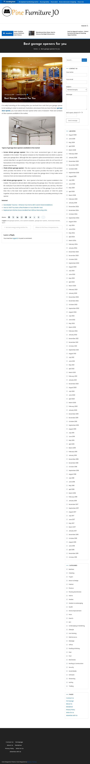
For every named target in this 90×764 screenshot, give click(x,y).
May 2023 (72, 278)
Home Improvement (54, 220)
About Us (69, 704)
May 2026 (72, 142)
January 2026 (73, 157)
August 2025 (72, 176)
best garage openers (13, 220)
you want (55, 2)
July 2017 (71, 516)
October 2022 (73, 304)
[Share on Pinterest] (26, 217)
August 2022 (72, 312)
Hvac (70, 614)
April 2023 (72, 282)
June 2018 (72, 482)
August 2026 (72, 135)
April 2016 (71, 550)
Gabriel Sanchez (21, 94)
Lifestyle (71, 629)
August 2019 (72, 429)
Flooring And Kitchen (75, 592)
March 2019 (72, 448)
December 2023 (74, 252)
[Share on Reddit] (30, 217)
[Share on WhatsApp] (21, 217)
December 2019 (73, 414)
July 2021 (71, 357)
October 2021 (73, 346)
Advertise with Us (71, 715)
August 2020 (72, 387)
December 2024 (74, 206)
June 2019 (72, 436)
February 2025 (73, 199)
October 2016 (73, 538)
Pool (70, 656)
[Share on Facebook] (9, 217)
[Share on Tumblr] (34, 217)
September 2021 (74, 350)
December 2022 (74, 297)
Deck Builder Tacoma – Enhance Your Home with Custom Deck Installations (28, 205)
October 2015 (73, 557)
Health (71, 607)
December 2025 (74, 161)
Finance (71, 588)
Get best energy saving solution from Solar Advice (18, 227)
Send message (72, 120)
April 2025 (72, 191)
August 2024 (73, 222)
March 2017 (72, 527)
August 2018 (72, 474)
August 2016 (72, 542)
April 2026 (72, 146)
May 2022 (72, 323)
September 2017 (74, 508)
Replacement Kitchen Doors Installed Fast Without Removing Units (25, 210)
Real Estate (72, 660)
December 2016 (73, 534)
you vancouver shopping (68, 2)
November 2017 (73, 504)
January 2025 (73, 203)
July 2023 (71, 271)
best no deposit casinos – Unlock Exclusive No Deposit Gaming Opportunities (74, 33)
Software (71, 675)
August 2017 (72, 512)
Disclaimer (69, 707)
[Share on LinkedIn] (17, 217)
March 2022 (72, 327)
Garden (71, 599)
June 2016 (72, 546)
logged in (15, 238)
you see (81, 2)
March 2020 (72, 402)
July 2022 (71, 316)
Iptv (70, 622)
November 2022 (73, 301)
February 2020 (73, 406)
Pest (70, 652)
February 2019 (73, 451)
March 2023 (72, 286)
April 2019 (71, 444)
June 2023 (72, 274)
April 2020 (72, 399)
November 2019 (73, 418)
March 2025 (72, 195)
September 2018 (74, 470)
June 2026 (72, 139)
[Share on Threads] (38, 217)
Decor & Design (73, 580)
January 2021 (73, 380)
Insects (71, 618)
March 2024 (72, 240)
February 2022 (73, 331)
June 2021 (72, 361)
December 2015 (73, 553)
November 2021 (73, 342)
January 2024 (73, 248)
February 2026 (73, 154)
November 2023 (73, 255)
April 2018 (71, 489)
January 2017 (73, 531)
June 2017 (72, 519)
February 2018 (73, 497)
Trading (71, 686)
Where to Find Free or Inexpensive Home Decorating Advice (49, 227)
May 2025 (72, 188)
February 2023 (73, 289)
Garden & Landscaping (76, 603)
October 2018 (73, 467)
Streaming (72, 678)
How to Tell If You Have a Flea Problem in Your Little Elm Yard (23, 207)
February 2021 (73, 376)
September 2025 (74, 173)
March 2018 (72, 493)
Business (71, 569)
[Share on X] (13, 217)
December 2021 (73, 338)
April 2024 (72, 237)
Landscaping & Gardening (77, 626)
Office (71, 645)
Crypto (71, 577)
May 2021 (71, 365)
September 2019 (74, 425)
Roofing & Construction (76, 663)
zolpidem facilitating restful (29, 2)
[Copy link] (43, 217)
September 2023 (74, 263)
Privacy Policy (70, 710)
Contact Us (70, 698)
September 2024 (74, 218)
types (3, 222)
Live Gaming (72, 633)
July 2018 (71, 478)
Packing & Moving (74, 648)
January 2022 (73, 335)
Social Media (72, 671)
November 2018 (73, 463)
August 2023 (72, 267)
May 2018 (71, 485)
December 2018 (73, 459)
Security (71, 667)
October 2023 (73, 259)
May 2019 (71, 440)
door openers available (27, 220)
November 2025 (73, 165)
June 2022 (72, 320)
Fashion (71, 584)
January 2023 (73, 293)
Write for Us (70, 712)
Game (71, 596)
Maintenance (73, 637)
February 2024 (73, 244)
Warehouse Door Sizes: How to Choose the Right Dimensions (41, 33)
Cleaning (71, 573)
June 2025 (72, 184)
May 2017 (71, 523)
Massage (71, 641)
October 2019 (73, 421)
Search (83, 26)
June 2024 (72, 229)
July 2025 (71, 180)
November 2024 (74, 210)
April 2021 (71, 369)
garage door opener (41, 220)
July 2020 (72, 391)
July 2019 (71, 433)
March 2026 (72, 150)
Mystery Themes (32, 762)
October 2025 (73, 169)
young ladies (45, 2)
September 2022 (74, 308)
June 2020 (72, 395)
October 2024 (73, 214)
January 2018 (73, 501)
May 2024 (72, 233)
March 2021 (72, 372)
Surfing (71, 682)
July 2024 (72, 225)
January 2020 (73, 410)
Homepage (70, 701)
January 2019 (73, 455)
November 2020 (74, 384)
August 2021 (72, 353)
